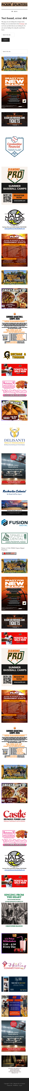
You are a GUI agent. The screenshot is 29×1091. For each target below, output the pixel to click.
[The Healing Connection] (14, 972)
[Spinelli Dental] (14, 543)
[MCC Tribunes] (14, 359)
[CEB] (14, 1016)
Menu (16, 11)
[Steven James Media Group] (14, 991)
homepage (21, 24)
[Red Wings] (14, 375)
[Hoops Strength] (14, 343)
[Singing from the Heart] (14, 929)
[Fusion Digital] (14, 525)
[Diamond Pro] (14, 204)
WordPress (15, 1085)
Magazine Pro (16, 1083)
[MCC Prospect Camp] (14, 70)
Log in (20, 1085)
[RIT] (14, 126)
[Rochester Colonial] (14, 496)
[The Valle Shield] (14, 515)
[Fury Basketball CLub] (14, 108)
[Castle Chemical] (14, 825)
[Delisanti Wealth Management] (14, 449)
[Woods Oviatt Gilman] (13, 484)
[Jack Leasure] (14, 229)
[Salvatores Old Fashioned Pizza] (14, 396)
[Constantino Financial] (14, 162)
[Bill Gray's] (14, 308)
